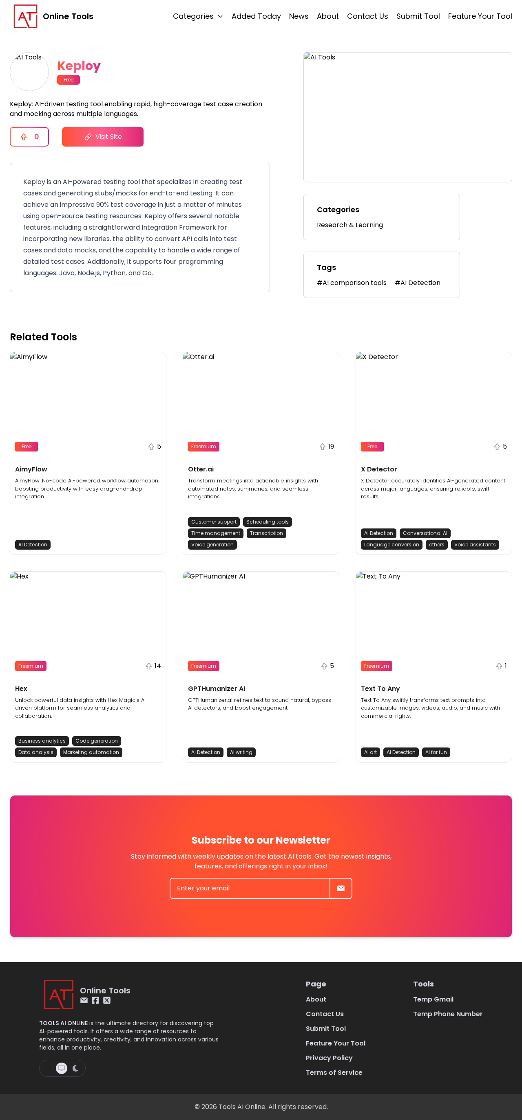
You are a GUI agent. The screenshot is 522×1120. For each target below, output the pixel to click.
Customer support (214, 521)
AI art (370, 752)
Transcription (266, 533)
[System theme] (61, 1068)
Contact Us (367, 16)
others (437, 544)
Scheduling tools (267, 521)
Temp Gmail (433, 999)
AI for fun (436, 752)
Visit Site (108, 136)
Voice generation (212, 544)
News (299, 16)
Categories (193, 16)
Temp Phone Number (448, 1014)
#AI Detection (417, 282)
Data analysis (35, 752)
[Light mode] (48, 1068)
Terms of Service (334, 1072)
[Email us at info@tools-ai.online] (84, 1000)
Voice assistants (475, 544)
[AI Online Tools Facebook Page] (95, 1000)
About (328, 16)
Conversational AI (425, 533)
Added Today (256, 16)
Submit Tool (418, 16)
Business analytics (42, 740)
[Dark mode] (75, 1068)
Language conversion (391, 544)
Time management (215, 533)
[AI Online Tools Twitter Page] (107, 1000)
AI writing (241, 752)
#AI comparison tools (352, 282)
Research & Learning (350, 225)
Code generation (96, 740)
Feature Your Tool (480, 16)
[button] (88, 453)
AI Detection (32, 544)
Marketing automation (91, 752)
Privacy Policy (329, 1058)
